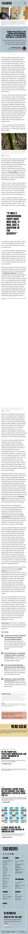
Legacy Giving (18, 898)
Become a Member (18, 896)
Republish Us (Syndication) (18, 867)
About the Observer (19, 860)
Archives (17, 883)
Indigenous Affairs (6, 875)
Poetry (4, 888)
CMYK (14, 932)
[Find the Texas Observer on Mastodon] (10, 854)
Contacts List (5, 894)
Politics (4, 880)
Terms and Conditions (22, 932)
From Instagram (9, 703)
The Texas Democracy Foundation (19, 865)
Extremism (5, 872)
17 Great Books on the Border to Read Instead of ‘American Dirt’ (12, 829)
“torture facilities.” (13, 172)
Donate (16, 894)
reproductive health (13, 705)
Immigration (4, 705)
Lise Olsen (6, 802)
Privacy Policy (21, 931)
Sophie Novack (16, 47)
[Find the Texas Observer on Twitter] (5, 854)
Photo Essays (5, 886)
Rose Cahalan (7, 837)
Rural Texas (5, 883)
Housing (4, 873)
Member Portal (18, 899)
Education (5, 867)
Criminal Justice (6, 864)
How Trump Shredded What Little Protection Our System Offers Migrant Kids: (14, 667)
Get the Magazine (18, 882)
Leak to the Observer (7, 896)
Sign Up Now (7, 925)
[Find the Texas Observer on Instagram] (8, 854)
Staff (16, 862)
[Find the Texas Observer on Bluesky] (12, 854)
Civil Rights (5, 862)
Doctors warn (5, 623)
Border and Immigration (8, 749)
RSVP (4, 906)
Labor (4, 876)
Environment (5, 868)
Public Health (5, 881)
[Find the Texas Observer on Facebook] (3, 854)
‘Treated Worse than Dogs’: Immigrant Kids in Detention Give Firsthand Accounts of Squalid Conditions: (15, 637)
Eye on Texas (5, 870)
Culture (4, 865)
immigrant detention (19, 703)
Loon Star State (6, 878)
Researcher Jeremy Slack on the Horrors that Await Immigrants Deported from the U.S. (13, 792)
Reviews (4, 884)
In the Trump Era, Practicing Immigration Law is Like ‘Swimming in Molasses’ (13, 755)
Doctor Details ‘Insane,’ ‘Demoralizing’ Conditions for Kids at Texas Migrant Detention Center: (14, 655)
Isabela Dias (7, 763)
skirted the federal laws (9, 273)
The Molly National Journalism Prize (19, 872)
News (24, 29)
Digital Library (18, 888)
